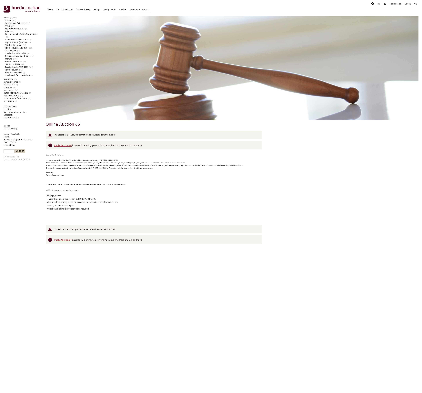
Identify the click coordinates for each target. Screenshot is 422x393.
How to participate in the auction (18, 139)
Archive (122, 9)
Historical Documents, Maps (16, 93)
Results (7, 126)
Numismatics (9, 84)
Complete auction (11, 117)
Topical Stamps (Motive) (16, 42)
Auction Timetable (12, 134)
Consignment (109, 9)
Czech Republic (11, 70)
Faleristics (8, 87)
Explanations (9, 145)
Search (6, 137)
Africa (7, 26)
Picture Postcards (11, 95)
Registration (395, 4)
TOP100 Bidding (10, 128)
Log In (408, 4)
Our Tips (7, 109)
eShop (97, 9)
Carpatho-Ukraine (12, 64)
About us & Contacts (139, 9)
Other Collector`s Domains (15, 98)
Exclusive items (10, 106)
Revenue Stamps (11, 82)
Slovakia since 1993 (13, 72)
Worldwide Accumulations (16, 39)
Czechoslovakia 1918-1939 (16, 48)
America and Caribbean (15, 23)
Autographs (9, 90)
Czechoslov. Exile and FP (15, 53)
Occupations (10, 50)
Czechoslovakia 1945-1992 (16, 67)
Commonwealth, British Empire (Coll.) (21, 34)
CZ (415, 4)
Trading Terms (10, 142)
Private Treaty (83, 9)
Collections (8, 115)
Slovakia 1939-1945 (13, 61)
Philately (7, 17)
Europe (8, 20)
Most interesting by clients (15, 112)
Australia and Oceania (14, 28)
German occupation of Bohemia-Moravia (19, 58)
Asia (7, 31)
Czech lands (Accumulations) (17, 75)
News (50, 9)
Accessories (9, 101)
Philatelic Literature (13, 45)
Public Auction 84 (64, 9)
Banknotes (8, 79)
